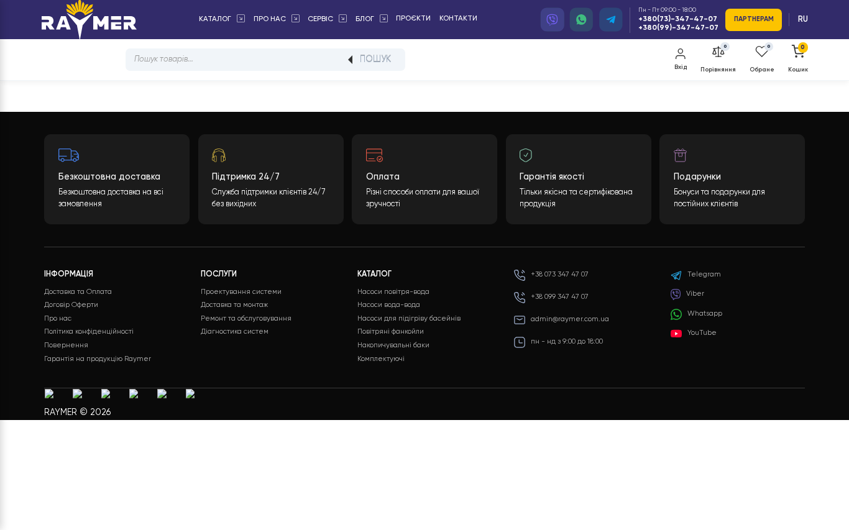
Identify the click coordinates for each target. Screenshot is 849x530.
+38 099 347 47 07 (560, 297)
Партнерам (754, 19)
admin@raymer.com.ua (570, 319)
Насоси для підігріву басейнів (409, 318)
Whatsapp (704, 314)
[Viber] (552, 19)
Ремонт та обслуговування (246, 318)
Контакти (458, 18)
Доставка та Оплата (78, 292)
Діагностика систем (234, 332)
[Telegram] (611, 19)
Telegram (704, 274)
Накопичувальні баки (393, 345)
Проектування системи (241, 292)
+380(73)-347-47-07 (677, 19)
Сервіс (320, 19)
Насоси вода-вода (388, 305)
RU (803, 20)
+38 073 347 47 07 (560, 274)
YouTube (702, 333)
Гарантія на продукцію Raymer (97, 359)
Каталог (215, 19)
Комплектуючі (381, 359)
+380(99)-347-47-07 (678, 28)
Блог (365, 19)
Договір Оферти (71, 305)
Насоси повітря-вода (393, 292)
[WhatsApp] (581, 19)
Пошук (375, 59)
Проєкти (413, 18)
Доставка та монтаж (234, 305)
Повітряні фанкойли (390, 332)
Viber (695, 294)
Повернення (66, 345)
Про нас (270, 19)
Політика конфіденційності (89, 332)
